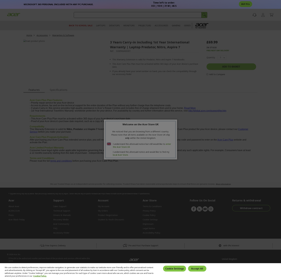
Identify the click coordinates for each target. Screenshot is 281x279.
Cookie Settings (174, 268)
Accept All (197, 268)
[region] (140, 271)
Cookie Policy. (40, 276)
